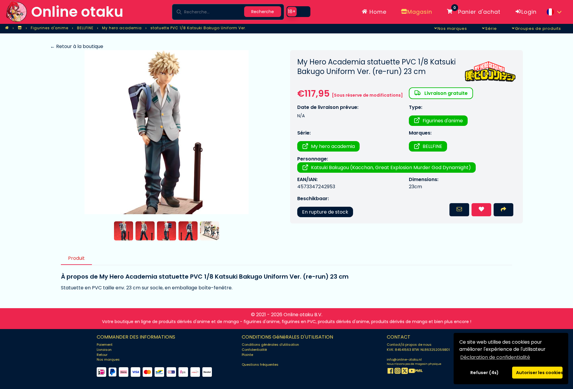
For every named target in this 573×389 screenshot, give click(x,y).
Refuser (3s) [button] (485, 373)
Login (529, 12)
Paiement (105, 344)
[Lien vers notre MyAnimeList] (419, 371)
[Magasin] (20, 28)
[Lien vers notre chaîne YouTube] (411, 371)
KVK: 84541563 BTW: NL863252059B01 (418, 349)
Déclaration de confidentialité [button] (495, 357)
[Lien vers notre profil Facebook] (390, 371)
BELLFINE (432, 146)
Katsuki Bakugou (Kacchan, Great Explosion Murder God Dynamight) (391, 167)
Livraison (104, 349)
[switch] (298, 11)
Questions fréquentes (260, 364)
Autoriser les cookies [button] (539, 373)
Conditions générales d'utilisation (270, 344)
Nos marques (108, 359)
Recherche (262, 12)
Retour (102, 354)
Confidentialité (254, 349)
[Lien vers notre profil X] (404, 371)
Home (377, 12)
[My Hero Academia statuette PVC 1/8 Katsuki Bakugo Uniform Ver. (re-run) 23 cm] (166, 132)
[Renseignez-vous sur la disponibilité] (459, 209)
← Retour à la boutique (76, 46)
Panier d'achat (476, 11)
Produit (76, 258)
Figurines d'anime (443, 120)
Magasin (419, 12)
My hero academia (333, 146)
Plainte (247, 354)
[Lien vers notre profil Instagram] (397, 371)
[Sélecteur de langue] (554, 12)
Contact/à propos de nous (409, 344)
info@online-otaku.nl (404, 359)
